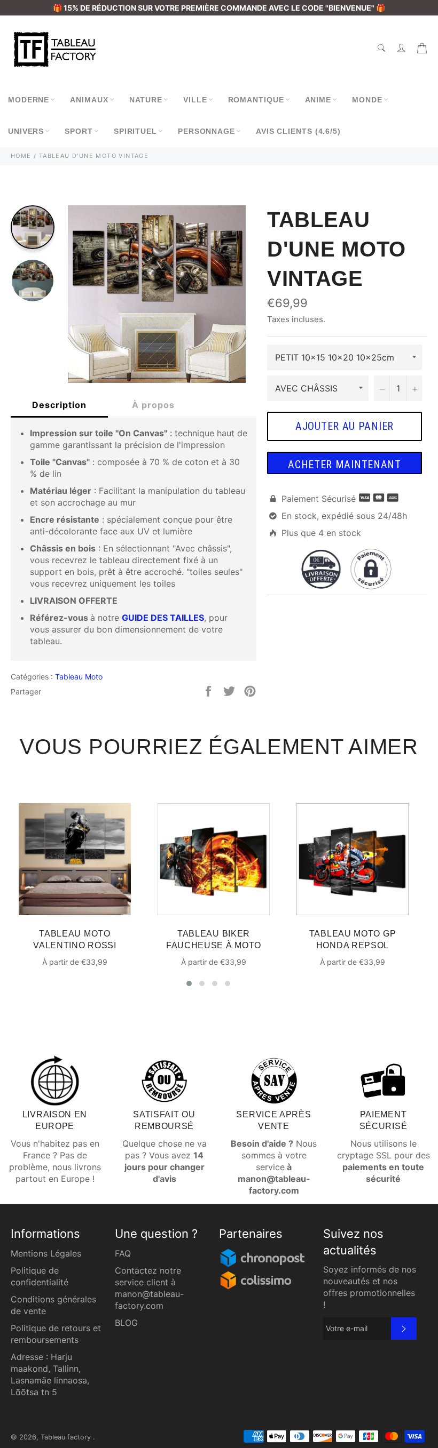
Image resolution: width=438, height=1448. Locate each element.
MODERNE (28, 99)
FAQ (123, 1253)
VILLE (195, 99)
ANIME (318, 99)
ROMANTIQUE (256, 99)
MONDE (367, 99)
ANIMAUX (89, 99)
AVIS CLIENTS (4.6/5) (298, 131)
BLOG (126, 1322)
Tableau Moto (79, 676)
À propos (153, 404)
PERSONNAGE (206, 131)
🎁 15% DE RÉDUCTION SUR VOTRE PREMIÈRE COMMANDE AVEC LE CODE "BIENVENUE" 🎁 (219, 7)
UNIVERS (26, 131)
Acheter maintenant (344, 464)
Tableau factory (67, 1437)
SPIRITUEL (135, 131)
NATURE (145, 99)
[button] (189, 983)
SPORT (79, 131)
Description (59, 404)
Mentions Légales (46, 1253)
